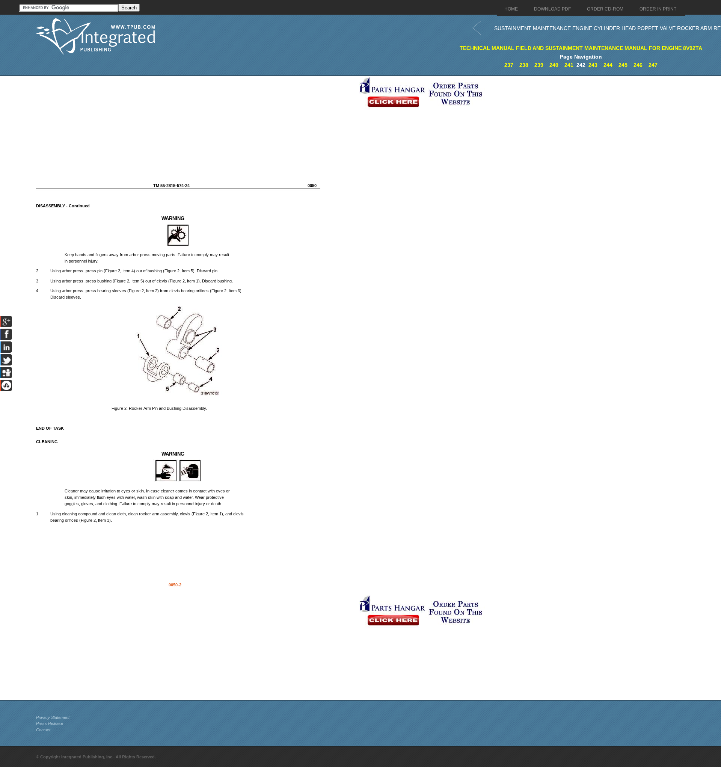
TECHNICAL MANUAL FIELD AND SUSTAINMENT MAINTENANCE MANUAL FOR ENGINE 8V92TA (581, 48)
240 (553, 65)
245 (622, 65)
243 (592, 65)
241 (568, 65)
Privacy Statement (52, 717)
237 (508, 65)
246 (638, 65)
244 (607, 65)
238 (523, 65)
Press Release (49, 723)
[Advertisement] (195, 128)
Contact (43, 730)
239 (538, 65)
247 (653, 65)
